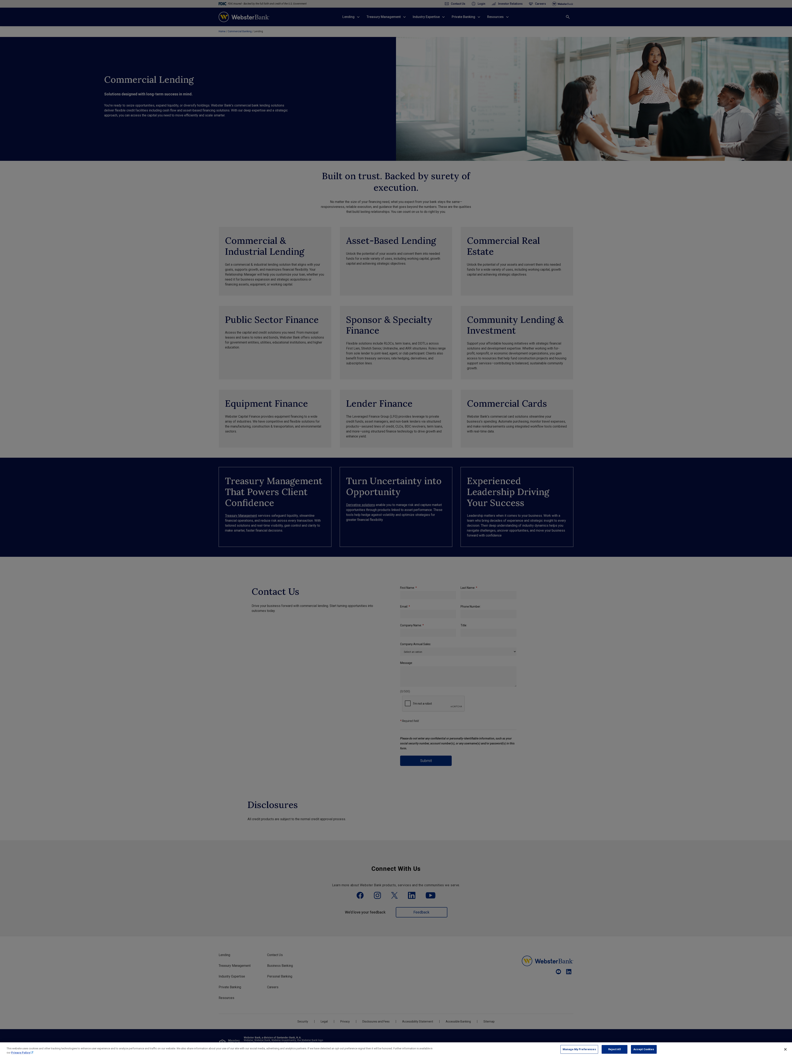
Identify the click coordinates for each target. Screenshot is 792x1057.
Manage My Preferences (579, 1049)
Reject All (614, 1049)
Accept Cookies (643, 1049)
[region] (396, 1049)
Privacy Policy (20, 1052)
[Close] (785, 1049)
